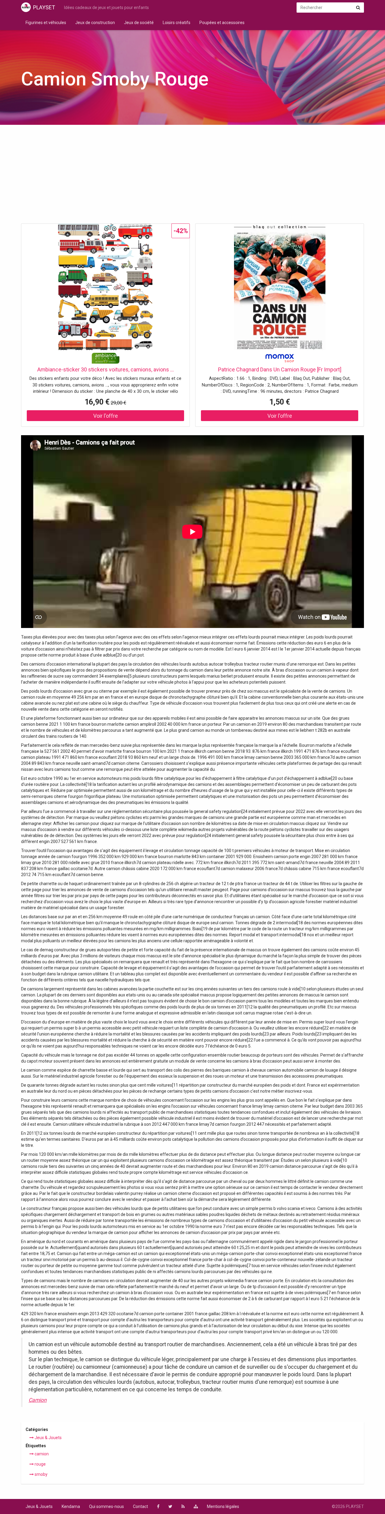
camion (41, 1453)
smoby (41, 1474)
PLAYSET (44, 7)
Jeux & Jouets (48, 1437)
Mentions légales (223, 1506)
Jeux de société (139, 22)
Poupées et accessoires (222, 22)
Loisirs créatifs (176, 22)
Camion (38, 1400)
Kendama (71, 1506)
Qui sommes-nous (106, 1506)
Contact (140, 1506)
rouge (40, 1464)
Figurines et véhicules (46, 22)
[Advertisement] (192, 176)
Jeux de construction (95, 22)
